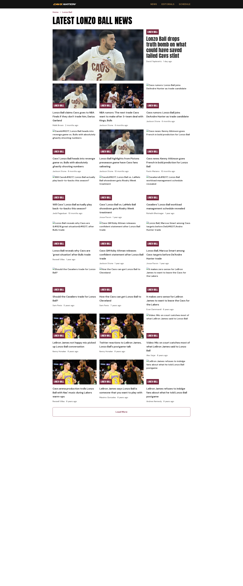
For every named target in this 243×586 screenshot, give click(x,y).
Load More (121, 411)
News (153, 4)
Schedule (184, 4)
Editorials (167, 4)
